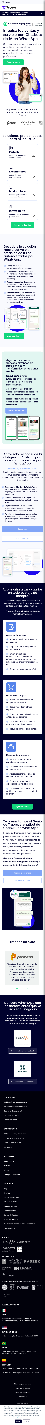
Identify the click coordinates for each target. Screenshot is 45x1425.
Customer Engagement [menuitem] (13, 1111)
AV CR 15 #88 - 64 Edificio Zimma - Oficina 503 (20, 1369)
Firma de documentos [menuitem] (12, 1143)
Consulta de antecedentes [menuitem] (14, 1138)
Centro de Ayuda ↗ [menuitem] (11, 1215)
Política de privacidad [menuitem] (22, 1388)
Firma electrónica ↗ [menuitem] (11, 1115)
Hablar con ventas (16, 410)
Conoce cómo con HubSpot (22, 1051)
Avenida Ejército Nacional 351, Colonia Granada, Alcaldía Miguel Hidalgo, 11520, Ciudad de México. (20, 1319)
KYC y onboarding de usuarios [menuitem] (15, 1134)
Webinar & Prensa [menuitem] (10, 1206)
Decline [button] (26, 1421)
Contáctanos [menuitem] (22, 1397)
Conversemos (22, 538)
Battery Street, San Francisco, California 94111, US (20, 1336)
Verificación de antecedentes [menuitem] (15, 1102)
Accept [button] (18, 1421)
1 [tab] (17, 989)
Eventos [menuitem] (7, 1193)
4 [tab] (27, 989)
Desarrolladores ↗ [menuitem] (10, 1211)
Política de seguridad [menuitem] (22, 1392)
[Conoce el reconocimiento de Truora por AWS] (42, 13)
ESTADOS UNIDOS (9, 1332)
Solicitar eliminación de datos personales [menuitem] (19, 1224)
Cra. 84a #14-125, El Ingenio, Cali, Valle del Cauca (20, 1372)
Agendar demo (13, 62)
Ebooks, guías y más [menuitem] (11, 1198)
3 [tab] (23, 989)
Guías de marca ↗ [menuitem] (11, 1220)
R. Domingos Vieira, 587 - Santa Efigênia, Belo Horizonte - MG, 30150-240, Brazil (19, 1352)
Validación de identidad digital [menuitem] (15, 1107)
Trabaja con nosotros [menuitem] (12, 1175)
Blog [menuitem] (5, 1189)
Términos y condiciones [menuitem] (22, 1384)
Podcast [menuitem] (7, 1166)
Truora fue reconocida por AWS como (15, 13)
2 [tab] (20, 989)
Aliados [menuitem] (6, 1170)
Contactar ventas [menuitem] (10, 1120)
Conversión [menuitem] (8, 1147)
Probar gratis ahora (22, 873)
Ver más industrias (22, 225)
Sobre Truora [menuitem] (9, 1161)
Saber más (22, 529)
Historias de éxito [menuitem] (10, 1202)
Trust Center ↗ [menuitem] (9, 1228)
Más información (22, 880)
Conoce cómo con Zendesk (22, 1082)
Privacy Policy (17, 1417)
